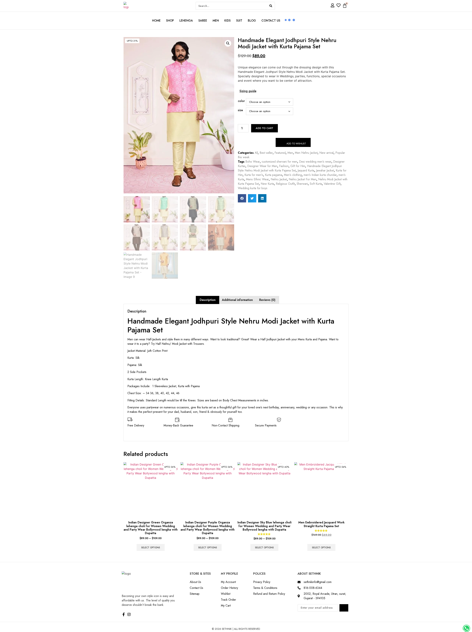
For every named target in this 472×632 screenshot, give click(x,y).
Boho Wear (252, 161)
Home (156, 20)
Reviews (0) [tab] (267, 300)
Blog (252, 20)
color (241, 101)
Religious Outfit (285, 184)
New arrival (326, 153)
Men (216, 20)
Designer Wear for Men (262, 166)
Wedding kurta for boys (252, 188)
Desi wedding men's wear (315, 161)
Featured (280, 153)
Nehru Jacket (279, 179)
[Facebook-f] (123, 614)
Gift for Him (297, 166)
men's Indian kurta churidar (320, 175)
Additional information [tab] (237, 300)
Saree (202, 20)
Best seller (266, 153)
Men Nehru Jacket (306, 153)
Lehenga (186, 20)
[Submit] (343, 608)
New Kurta (267, 184)
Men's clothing (293, 175)
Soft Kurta (316, 184)
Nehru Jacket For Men (302, 179)
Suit (239, 20)
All (256, 153)
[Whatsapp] (466, 628)
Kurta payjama (273, 175)
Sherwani (302, 184)
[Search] (271, 6)
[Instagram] (129, 614)
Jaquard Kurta (306, 170)
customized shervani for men (279, 161)
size (240, 110)
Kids (227, 20)
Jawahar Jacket (325, 170)
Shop (170, 20)
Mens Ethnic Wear (257, 179)
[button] (228, 43)
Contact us (270, 20)
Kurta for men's (253, 175)
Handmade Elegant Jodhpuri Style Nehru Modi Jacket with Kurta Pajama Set (290, 168)
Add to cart (264, 128)
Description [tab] (208, 300)
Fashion (284, 166)
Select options (150, 547)
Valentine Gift (332, 184)
